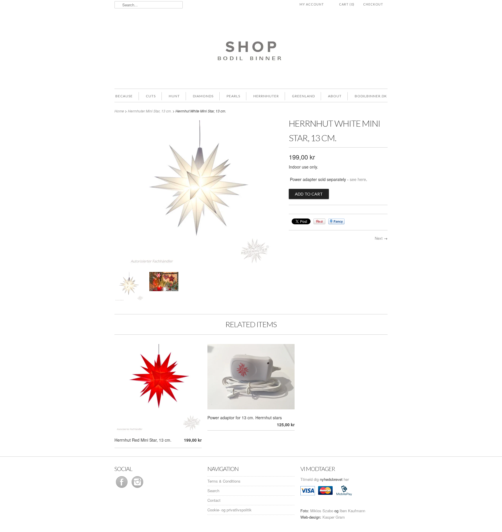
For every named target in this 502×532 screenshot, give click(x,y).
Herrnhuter (266, 96)
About (335, 96)
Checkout (373, 4)
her (346, 479)
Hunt (174, 96)
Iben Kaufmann (352, 510)
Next (379, 238)
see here (358, 179)
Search (213, 490)
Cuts (151, 96)
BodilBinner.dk (371, 96)
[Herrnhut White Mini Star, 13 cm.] (199, 264)
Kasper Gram (333, 517)
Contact (213, 500)
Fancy (336, 221)
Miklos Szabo (321, 510)
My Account (312, 4)
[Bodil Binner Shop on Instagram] (137, 487)
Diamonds (203, 96)
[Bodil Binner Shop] (251, 48)
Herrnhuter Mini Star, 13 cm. (150, 110)
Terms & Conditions (224, 481)
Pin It (319, 221)
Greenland (303, 96)
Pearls (233, 96)
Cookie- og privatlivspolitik (229, 510)
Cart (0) (346, 4)
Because (124, 96)
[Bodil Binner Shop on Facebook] (122, 487)
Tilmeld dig (310, 479)
